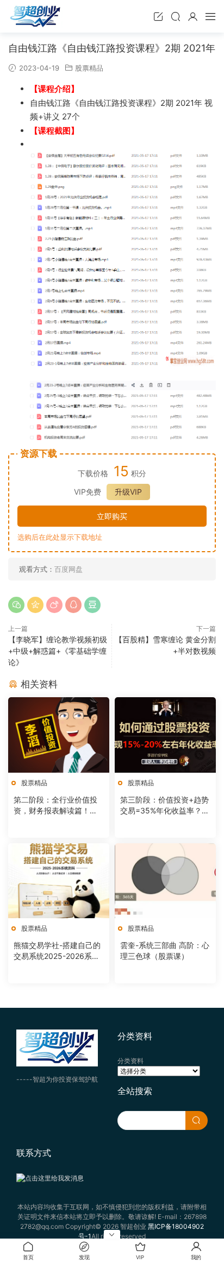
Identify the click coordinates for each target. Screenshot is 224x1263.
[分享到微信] (16, 605)
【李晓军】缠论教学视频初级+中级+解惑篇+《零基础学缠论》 (57, 651)
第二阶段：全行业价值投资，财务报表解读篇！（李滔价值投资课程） (55, 805)
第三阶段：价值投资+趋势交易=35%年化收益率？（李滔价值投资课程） (164, 805)
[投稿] (158, 16)
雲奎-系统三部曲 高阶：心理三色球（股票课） (164, 950)
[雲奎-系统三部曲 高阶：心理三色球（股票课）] (165, 881)
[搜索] (175, 16)
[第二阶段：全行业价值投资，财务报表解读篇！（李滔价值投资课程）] (58, 735)
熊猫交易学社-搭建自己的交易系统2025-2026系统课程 (57, 951)
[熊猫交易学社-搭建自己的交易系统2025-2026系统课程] (58, 881)
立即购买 (112, 516)
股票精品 (89, 68)
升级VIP (128, 491)
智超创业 (35, 16)
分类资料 (130, 1061)
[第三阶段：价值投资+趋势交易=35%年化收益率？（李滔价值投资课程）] (165, 735)
